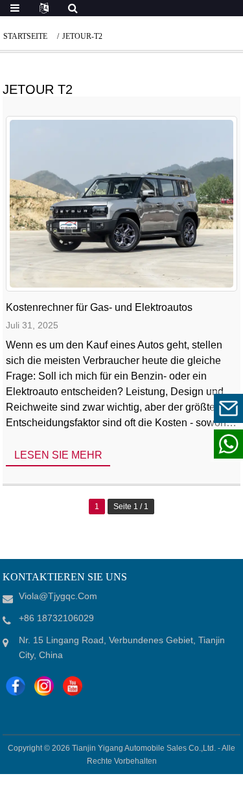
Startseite (25, 36)
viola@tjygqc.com (148, 408)
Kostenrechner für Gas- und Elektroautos (99, 307)
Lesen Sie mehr (58, 455)
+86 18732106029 (148, 443)
